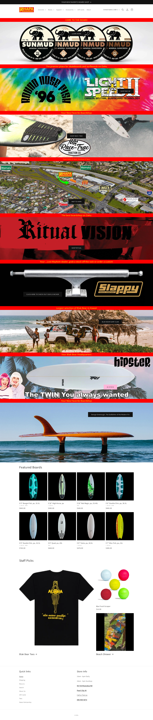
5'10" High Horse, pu (56, 503)
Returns (22, 684)
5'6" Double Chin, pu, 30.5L (116, 503)
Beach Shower (103, 654)
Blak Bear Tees (27, 654)
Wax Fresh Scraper (103, 606)
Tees (20, 698)
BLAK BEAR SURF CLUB (110, 322)
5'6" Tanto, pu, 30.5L (85, 543)
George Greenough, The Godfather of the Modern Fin (110, 415)
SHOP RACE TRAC (76, 136)
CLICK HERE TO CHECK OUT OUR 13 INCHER (42, 294)
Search (21, 687)
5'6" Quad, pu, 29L (55, 543)
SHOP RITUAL (76, 248)
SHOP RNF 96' (126, 91)
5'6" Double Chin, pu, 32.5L (29, 543)
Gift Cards (22, 695)
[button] (42, 10)
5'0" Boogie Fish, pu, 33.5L (29, 503)
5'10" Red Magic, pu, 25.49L (87, 503)
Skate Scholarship (25, 702)
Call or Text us (82, 695)
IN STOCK (110, 387)
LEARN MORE (76, 34)
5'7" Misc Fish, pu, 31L (114, 543)
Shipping (22, 680)
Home (21, 676)
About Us (22, 691)
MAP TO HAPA (76, 201)
